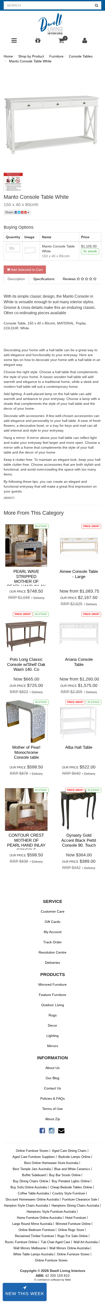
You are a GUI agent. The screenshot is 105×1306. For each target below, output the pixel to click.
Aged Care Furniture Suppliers (33, 1157)
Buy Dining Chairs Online (30, 1181)
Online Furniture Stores (32, 1151)
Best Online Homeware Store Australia (51, 1163)
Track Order (52, 942)
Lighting (52, 1036)
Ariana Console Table (79, 662)
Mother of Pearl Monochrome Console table (26, 752)
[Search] (96, 5)
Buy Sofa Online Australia (28, 1187)
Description (16, 279)
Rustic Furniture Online (21, 1242)
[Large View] (13, 182)
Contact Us (52, 1088)
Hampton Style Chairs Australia (26, 1205)
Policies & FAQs (52, 1098)
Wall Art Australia (86, 1242)
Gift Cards (52, 922)
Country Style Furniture (68, 1193)
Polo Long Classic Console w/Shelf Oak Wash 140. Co (26, 664)
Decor (52, 1025)
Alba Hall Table (78, 747)
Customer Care (52, 911)
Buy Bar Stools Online (65, 1175)
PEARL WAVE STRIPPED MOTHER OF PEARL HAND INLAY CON (26, 581)
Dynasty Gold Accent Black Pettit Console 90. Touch (78, 840)
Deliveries (52, 963)
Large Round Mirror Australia (32, 1224)
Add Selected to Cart (26, 270)
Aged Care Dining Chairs (69, 1151)
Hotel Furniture (75, 1218)
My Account (53, 932)
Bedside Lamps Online (74, 1157)
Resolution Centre (52, 952)
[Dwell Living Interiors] (52, 24)
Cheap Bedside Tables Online (71, 1187)
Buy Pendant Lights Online (71, 1181)
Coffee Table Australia (33, 1193)
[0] (61, 41)
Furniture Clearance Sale (79, 1199)
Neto (68, 1279)
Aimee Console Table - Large (79, 574)
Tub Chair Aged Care (55, 1242)
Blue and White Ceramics (72, 1169)
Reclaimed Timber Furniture (34, 1236)
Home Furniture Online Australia (39, 1218)
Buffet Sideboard (34, 1175)
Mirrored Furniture (52, 984)
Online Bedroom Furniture (37, 1230)
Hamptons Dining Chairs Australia (75, 1205)
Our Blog (52, 1078)
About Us (52, 1068)
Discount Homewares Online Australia (32, 1199)
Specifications (43, 279)
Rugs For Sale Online (72, 1236)
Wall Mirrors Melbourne (29, 1248)
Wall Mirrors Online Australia (69, 1248)
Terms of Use (52, 1109)
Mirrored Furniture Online (73, 1224)
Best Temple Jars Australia (32, 1169)
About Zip (52, 1119)
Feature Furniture (52, 995)
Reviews (70, 279)
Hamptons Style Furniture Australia (51, 1211)
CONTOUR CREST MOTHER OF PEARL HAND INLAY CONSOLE (26, 842)
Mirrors (52, 1046)
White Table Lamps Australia (33, 1254)
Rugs (53, 1015)
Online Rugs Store (71, 1230)
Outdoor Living (52, 1005)
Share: (10, 212)
